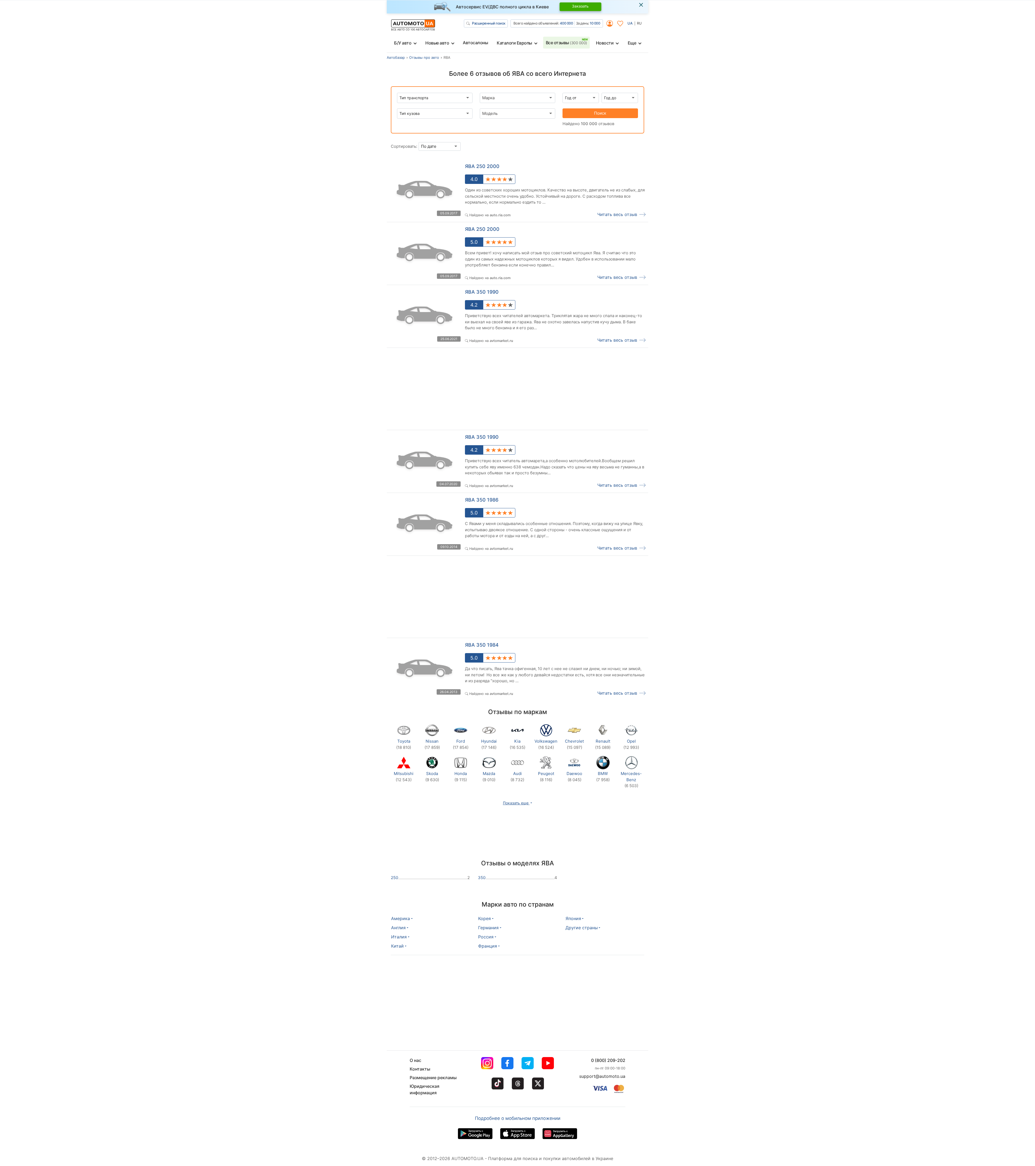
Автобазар (396, 57)
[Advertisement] (452, 390)
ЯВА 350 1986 (481, 500)
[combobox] (517, 98)
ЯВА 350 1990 (482, 292)
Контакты (420, 1069)
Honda (460, 776)
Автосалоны (475, 42)
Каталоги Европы (514, 43)
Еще (632, 43)
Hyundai (489, 744)
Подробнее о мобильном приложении (517, 1118)
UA (630, 23)
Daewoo (574, 776)
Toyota (403, 744)
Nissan (432, 744)
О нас (415, 1060)
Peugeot (546, 776)
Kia (517, 744)
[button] (517, 803)
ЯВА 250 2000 (482, 166)
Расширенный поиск (488, 23)
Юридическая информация (424, 1089)
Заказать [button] (580, 6)
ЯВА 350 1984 (482, 645)
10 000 (595, 23)
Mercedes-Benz (631, 779)
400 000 (566, 23)
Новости (605, 43)
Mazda (488, 776)
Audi (517, 776)
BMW (603, 776)
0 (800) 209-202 (608, 1060)
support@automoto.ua (602, 1076)
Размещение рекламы (433, 1077)
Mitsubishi (403, 776)
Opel (631, 744)
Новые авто (437, 43)
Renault (602, 744)
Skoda (432, 776)
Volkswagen (545, 744)
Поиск (600, 113)
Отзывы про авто (424, 57)
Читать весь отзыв (617, 214)
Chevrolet (574, 744)
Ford (460, 744)
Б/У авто (402, 43)
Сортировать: (404, 146)
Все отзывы (566, 42)
